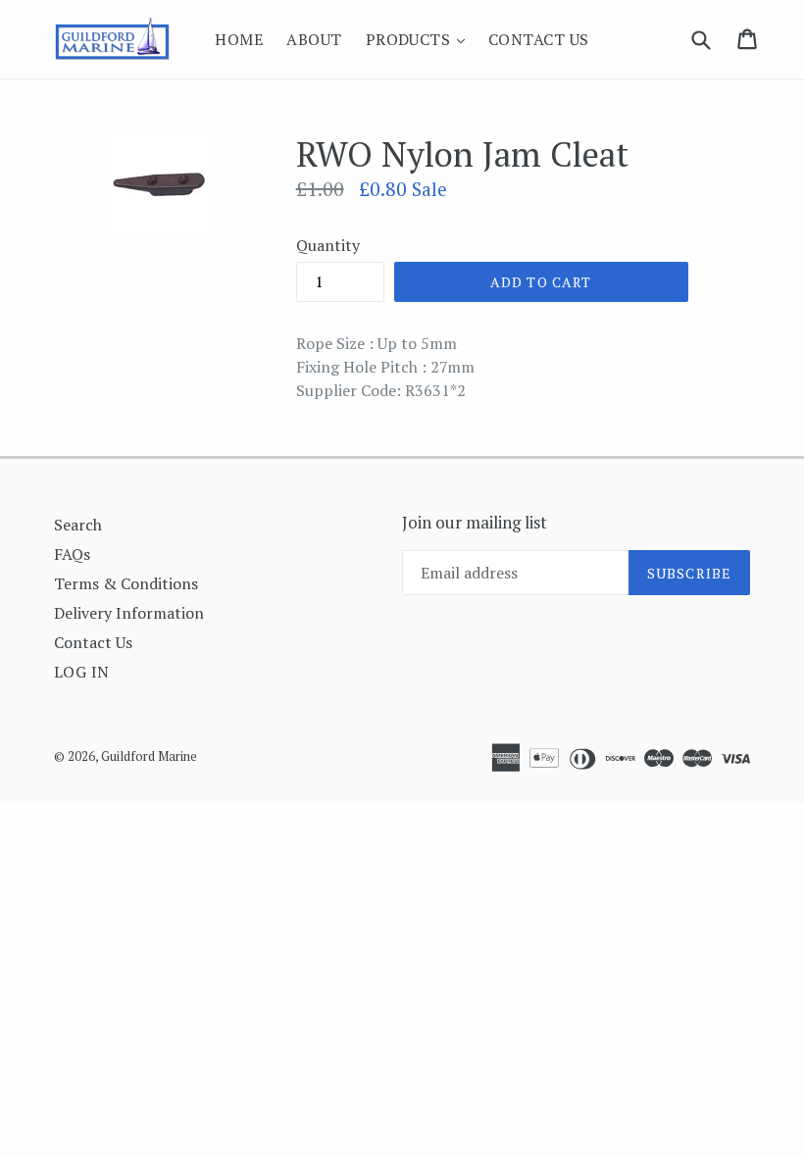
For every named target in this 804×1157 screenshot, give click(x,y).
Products (420, 38)
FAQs (72, 554)
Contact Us (538, 39)
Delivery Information (129, 613)
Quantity (328, 245)
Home (239, 39)
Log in (82, 671)
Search (78, 524)
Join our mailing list (474, 522)
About (313, 39)
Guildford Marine (149, 756)
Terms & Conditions (126, 583)
